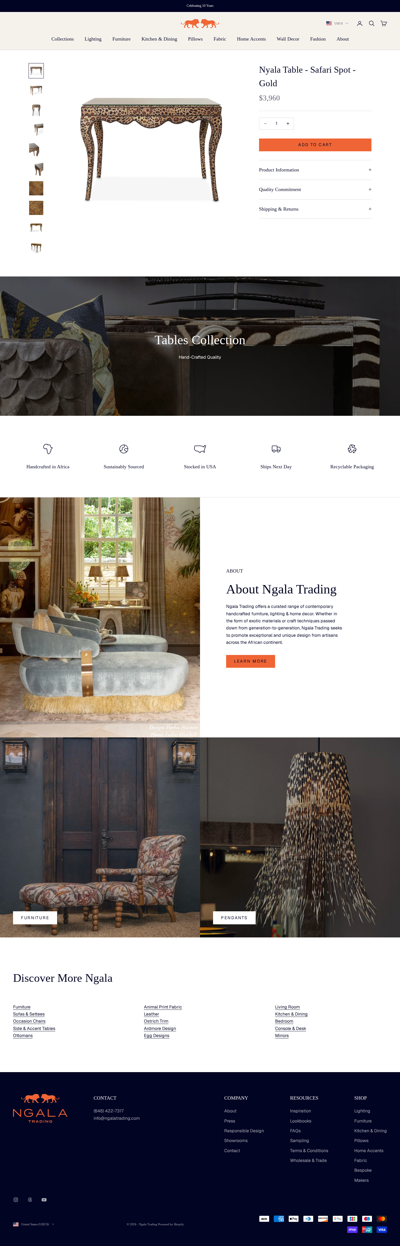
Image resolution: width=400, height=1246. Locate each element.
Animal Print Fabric (163, 1007)
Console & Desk (290, 1028)
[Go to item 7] (36, 188)
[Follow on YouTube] (44, 1199)
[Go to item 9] (36, 227)
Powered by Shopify (171, 1224)
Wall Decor (288, 39)
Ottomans (23, 1035)
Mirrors (282, 1035)
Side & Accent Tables (34, 1028)
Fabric (220, 39)
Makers (361, 1180)
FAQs (295, 1131)
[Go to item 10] (36, 247)
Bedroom (284, 1021)
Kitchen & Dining (159, 39)
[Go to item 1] (36, 70)
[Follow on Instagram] (16, 1199)
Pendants (234, 917)
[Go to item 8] (36, 208)
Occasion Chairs (29, 1021)
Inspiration (300, 1111)
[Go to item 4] (36, 129)
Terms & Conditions (309, 1150)
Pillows (195, 39)
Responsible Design (244, 1131)
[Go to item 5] (36, 149)
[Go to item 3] (36, 110)
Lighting (93, 39)
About (343, 39)
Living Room (287, 1007)
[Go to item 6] (36, 168)
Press (229, 1121)
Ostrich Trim (156, 1021)
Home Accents (251, 39)
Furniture (121, 39)
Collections (62, 39)
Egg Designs (156, 1035)
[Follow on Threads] (30, 1199)
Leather (151, 1014)
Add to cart (315, 144)
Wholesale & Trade (308, 1160)
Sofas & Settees (29, 1014)
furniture (35, 917)
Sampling (299, 1140)
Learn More (250, 661)
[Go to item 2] (36, 90)
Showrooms (236, 1140)
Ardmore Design (160, 1028)
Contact (232, 1150)
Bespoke (363, 1170)
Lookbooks (300, 1121)
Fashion (318, 39)
